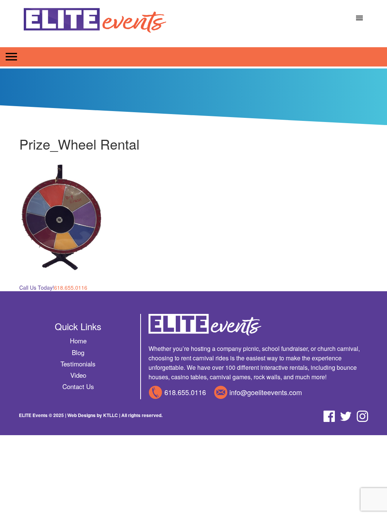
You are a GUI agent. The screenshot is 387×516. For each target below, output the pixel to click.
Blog (78, 352)
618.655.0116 (185, 392)
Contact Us (78, 386)
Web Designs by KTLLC (92, 415)
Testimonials (78, 363)
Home (78, 340)
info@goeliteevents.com (265, 392)
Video (78, 375)
